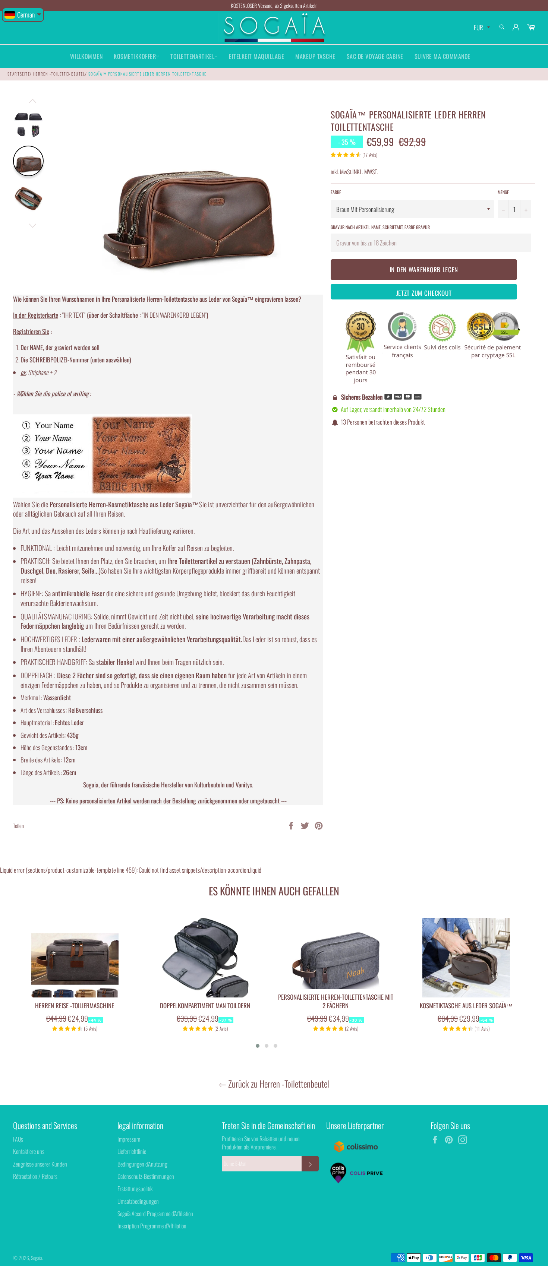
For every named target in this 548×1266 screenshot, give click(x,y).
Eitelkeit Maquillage (256, 56)
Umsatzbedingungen (138, 1201)
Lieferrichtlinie (131, 1151)
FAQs (18, 1139)
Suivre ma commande (442, 56)
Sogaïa (36, 1258)
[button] (257, 1046)
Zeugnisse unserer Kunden (40, 1163)
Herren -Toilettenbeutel (59, 74)
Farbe (336, 192)
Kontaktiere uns (28, 1151)
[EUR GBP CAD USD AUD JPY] (481, 27)
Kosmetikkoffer (135, 56)
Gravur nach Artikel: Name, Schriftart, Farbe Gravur (380, 227)
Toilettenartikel (192, 56)
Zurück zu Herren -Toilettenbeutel (277, 1084)
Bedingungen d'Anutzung (142, 1163)
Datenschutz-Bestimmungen (145, 1176)
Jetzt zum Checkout (424, 293)
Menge (503, 192)
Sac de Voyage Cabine (375, 56)
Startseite (18, 74)
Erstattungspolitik (134, 1188)
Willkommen (86, 56)
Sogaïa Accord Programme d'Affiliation (155, 1213)
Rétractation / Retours (35, 1176)
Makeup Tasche (315, 56)
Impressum (128, 1139)
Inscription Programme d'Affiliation (151, 1225)
